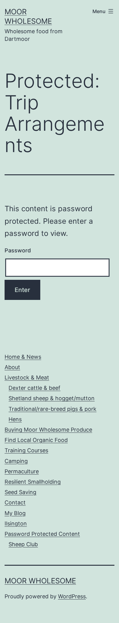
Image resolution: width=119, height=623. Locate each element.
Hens (15, 419)
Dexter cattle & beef (34, 388)
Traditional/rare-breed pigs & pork (52, 409)
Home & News (23, 357)
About (12, 367)
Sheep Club (23, 544)
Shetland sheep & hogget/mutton (52, 398)
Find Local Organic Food (36, 440)
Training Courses (26, 450)
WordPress (72, 596)
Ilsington (16, 523)
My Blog (15, 513)
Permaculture (22, 471)
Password (18, 250)
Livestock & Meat (27, 377)
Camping (16, 461)
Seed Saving (20, 492)
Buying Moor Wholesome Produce (48, 429)
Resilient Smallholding (33, 482)
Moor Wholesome (40, 580)
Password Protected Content (42, 534)
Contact (15, 502)
